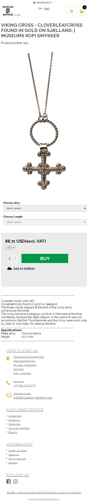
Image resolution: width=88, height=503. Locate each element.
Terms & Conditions (19, 428)
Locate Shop (15, 415)
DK (40, 8)
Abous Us (13, 454)
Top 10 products (17, 458)
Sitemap (13, 462)
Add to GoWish (24, 268)
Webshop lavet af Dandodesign (44, 499)
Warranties (14, 424)
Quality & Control (17, 450)
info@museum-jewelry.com (33, 397)
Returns (12, 432)
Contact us (14, 420)
